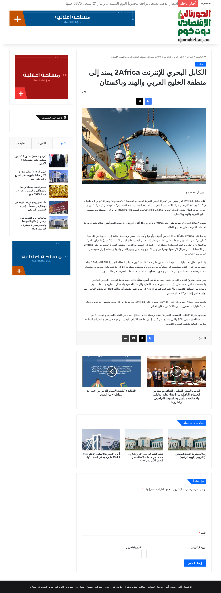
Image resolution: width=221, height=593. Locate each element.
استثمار (89, 586)
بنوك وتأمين (170, 586)
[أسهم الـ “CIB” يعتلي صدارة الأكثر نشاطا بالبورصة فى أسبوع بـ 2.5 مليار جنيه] (58, 176)
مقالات (33, 586)
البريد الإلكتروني (197, 547)
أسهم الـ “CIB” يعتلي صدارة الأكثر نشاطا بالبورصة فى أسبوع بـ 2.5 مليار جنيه (30, 175)
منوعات (69, 586)
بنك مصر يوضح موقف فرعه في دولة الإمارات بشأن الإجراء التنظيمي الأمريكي (120, 3)
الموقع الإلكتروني (134, 547)
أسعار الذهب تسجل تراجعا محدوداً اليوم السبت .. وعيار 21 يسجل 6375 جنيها (31, 190)
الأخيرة (42, 143)
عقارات (151, 586)
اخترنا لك (59, 586)
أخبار (179, 586)
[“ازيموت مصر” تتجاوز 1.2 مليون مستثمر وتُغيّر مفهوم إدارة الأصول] (58, 160)
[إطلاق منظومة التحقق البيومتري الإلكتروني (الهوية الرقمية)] (187, 439)
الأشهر (62, 143)
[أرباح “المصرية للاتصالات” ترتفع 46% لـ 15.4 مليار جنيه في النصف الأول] (101, 439)
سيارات (98, 586)
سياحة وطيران (130, 586)
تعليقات (20, 143)
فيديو (51, 586)
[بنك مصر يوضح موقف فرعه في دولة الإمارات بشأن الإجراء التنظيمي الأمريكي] (58, 207)
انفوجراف (42, 586)
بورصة (160, 586)
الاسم (202, 532)
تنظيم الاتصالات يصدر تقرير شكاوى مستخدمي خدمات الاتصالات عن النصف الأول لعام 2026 (145, 457)
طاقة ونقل (117, 586)
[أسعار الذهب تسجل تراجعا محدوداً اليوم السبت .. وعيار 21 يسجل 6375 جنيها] (58, 191)
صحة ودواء (80, 586)
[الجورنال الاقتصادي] (194, 26)
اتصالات (190, 56)
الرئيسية (199, 56)
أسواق (107, 586)
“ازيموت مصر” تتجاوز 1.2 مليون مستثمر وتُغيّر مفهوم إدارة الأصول (30, 160)
